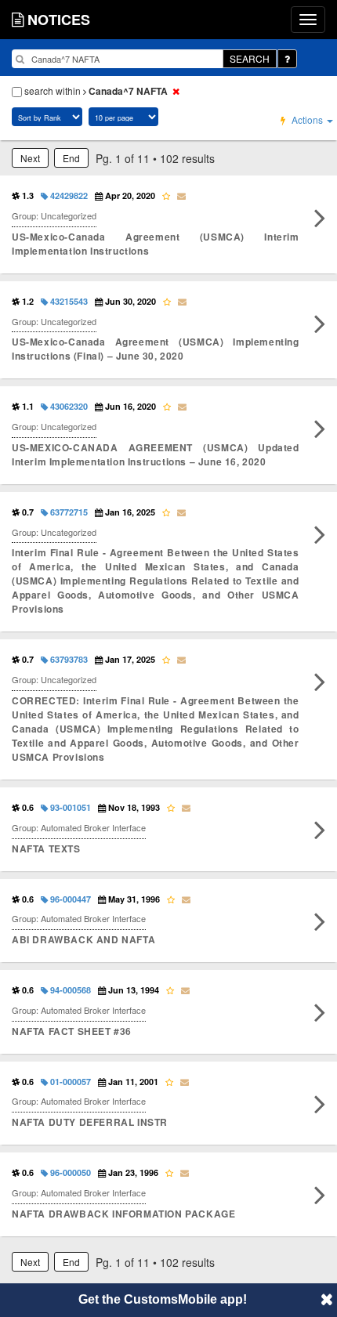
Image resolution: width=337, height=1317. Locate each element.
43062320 (68, 406)
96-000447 (69, 899)
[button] (327, 1299)
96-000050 (69, 1172)
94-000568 (69, 990)
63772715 (68, 512)
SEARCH (250, 58)
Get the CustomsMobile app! (162, 1299)
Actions (307, 119)
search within (95, 91)
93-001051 (69, 807)
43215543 (68, 301)
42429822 (68, 195)
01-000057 (69, 1081)
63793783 (68, 659)
